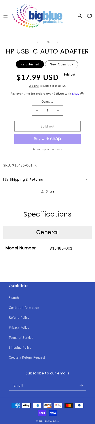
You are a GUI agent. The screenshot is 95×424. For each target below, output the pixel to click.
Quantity (47, 101)
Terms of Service (21, 337)
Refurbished (30, 64)
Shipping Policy (20, 347)
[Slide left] (38, 42)
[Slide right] (57, 42)
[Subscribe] (81, 385)
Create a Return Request (27, 357)
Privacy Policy (19, 327)
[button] (5, 15)
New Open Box (61, 64)
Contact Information (24, 307)
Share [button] (50, 191)
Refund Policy (19, 317)
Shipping (34, 85)
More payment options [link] (47, 149)
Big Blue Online (52, 421)
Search (14, 298)
